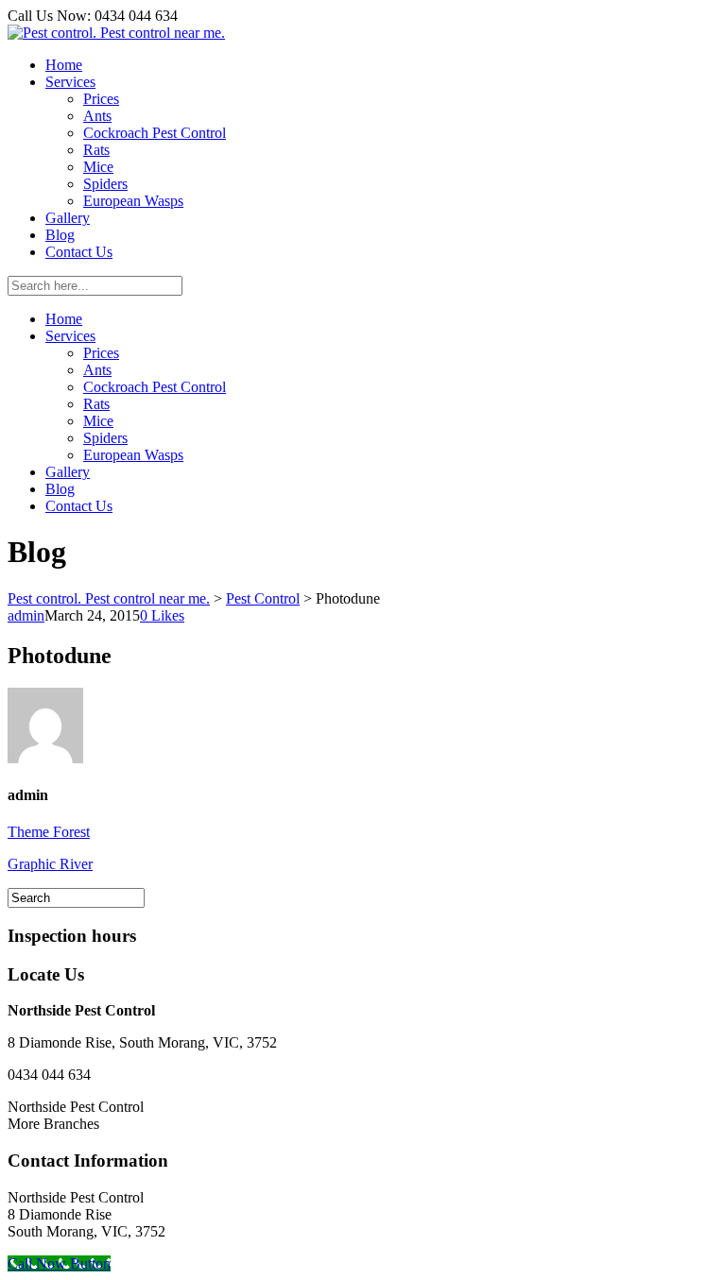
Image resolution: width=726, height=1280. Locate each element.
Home (63, 65)
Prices (101, 99)
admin (26, 615)
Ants (97, 116)
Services (70, 82)
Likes (162, 615)
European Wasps (133, 201)
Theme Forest (49, 832)
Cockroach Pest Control (154, 133)
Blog (60, 235)
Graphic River (50, 864)
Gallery (67, 218)
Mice (98, 167)
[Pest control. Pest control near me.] (116, 33)
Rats (96, 150)
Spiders (105, 184)
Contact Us (78, 252)
